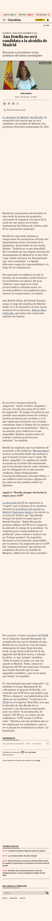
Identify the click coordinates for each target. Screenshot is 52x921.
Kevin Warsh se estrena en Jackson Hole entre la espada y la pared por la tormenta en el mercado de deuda (26, 863)
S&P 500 (22, 15)
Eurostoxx (13, 898)
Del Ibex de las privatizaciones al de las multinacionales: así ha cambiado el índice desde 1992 (24, 873)
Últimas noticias (11, 846)
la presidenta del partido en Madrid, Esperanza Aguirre (24, 511)
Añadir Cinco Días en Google (16, 110)
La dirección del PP (13, 502)
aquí (38, 760)
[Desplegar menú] (4, 20)
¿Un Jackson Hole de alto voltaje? (22, 856)
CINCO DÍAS (26, 93)
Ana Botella (36, 744)
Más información (8, 755)
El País (46, 25)
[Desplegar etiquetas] (47, 743)
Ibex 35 (6, 15)
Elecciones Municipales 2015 (13, 744)
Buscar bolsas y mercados (15, 886)
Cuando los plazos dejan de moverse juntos (27, 851)
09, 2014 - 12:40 (29, 97)
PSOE (45, 635)
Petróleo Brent (41, 15)
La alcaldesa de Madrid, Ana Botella (23, 117)
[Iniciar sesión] (47, 20)
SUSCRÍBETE (40, 20)
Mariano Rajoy (41, 450)
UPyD (6, 702)
